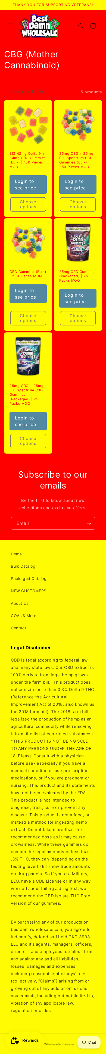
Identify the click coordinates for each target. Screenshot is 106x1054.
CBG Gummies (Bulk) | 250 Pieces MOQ (28, 274)
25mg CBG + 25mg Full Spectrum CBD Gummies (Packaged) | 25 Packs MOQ (26, 395)
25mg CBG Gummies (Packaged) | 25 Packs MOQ (77, 276)
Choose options (28, 204)
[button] (11, 26)
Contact (18, 628)
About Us (20, 603)
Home (16, 554)
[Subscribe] (89, 523)
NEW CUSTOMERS (28, 590)
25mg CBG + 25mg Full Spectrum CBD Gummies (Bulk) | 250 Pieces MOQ (76, 160)
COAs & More (23, 615)
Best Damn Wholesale (43, 1044)
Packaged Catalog (29, 578)
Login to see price (25, 184)
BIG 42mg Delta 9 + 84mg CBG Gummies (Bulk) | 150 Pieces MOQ (28, 160)
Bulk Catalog (23, 566)
